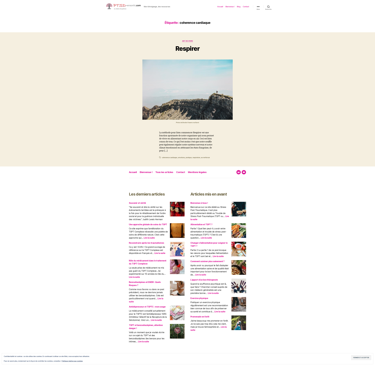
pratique (189, 157)
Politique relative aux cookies (72, 361)
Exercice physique (199, 298)
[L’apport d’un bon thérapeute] (238, 286)
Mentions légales (197, 172)
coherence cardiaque (169, 157)
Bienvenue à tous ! (199, 203)
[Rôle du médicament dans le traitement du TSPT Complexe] (177, 266)
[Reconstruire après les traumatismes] (177, 249)
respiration (196, 157)
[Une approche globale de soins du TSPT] (177, 230)
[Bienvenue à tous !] (238, 209)
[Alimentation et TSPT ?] (238, 230)
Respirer (187, 48)
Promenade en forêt (199, 316)
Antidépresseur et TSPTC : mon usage (147, 307)
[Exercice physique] (238, 304)
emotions (181, 157)
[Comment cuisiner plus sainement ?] (238, 267)
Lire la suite (149, 238)
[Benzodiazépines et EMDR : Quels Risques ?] (177, 288)
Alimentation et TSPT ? (201, 224)
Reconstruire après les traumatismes (146, 243)
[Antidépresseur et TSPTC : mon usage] (177, 313)
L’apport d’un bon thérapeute (204, 280)
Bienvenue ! (230, 7)
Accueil (220, 7)
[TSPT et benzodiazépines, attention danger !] (177, 331)
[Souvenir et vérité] (177, 209)
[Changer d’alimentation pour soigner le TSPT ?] (238, 249)
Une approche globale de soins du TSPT (148, 224)
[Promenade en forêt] (238, 322)
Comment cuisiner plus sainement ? (207, 261)
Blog (238, 7)
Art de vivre (187, 41)
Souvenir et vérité (137, 203)
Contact (246, 7)
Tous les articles (164, 172)
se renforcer (205, 157)
